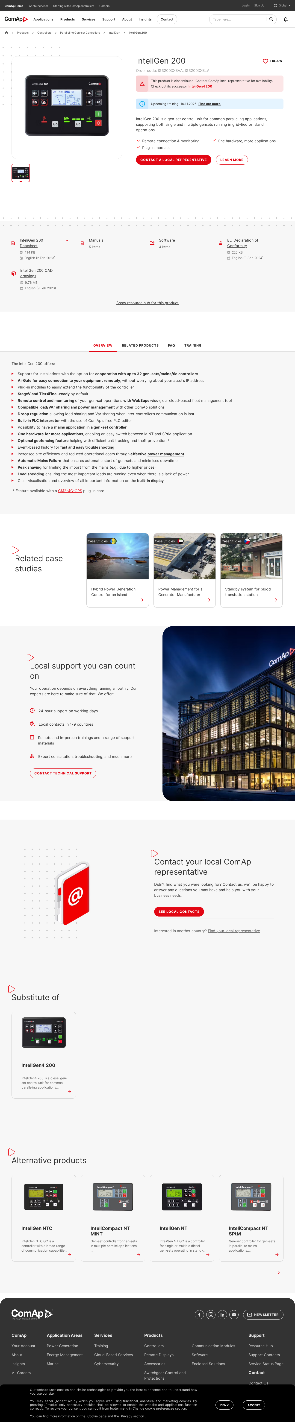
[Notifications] (285, 19)
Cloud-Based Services (113, 1354)
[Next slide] (278, 1273)
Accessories (154, 1363)
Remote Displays (159, 1354)
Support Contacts (264, 1354)
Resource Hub (260, 1345)
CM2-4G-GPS (70, 490)
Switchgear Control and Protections (165, 1375)
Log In (246, 5)
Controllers (44, 32)
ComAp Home (14, 6)
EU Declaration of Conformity (242, 243)
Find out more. (209, 104)
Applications (43, 19)
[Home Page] (6, 32)
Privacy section (133, 1416)
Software (167, 240)
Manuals (96, 240)
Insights (145, 19)
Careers (104, 6)
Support (108, 19)
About (127, 19)
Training (101, 1345)
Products (67, 19)
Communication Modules (213, 1345)
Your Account (23, 1345)
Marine (53, 1363)
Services (88, 19)
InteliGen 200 (138, 32)
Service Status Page (265, 1363)
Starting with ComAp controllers (74, 6)
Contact (167, 19)
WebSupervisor (39, 6)
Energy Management (65, 1354)
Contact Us (258, 1383)
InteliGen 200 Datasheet (31, 243)
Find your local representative (234, 931)
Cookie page (96, 1416)
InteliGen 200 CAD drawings (36, 273)
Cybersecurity (106, 1363)
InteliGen (114, 32)
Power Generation (62, 1345)
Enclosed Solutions (208, 1363)
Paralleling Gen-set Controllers (80, 32)
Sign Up (259, 5)
